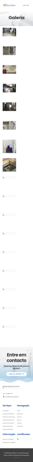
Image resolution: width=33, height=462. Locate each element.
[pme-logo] (24, 439)
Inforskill (16, 457)
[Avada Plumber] (9, 4)
